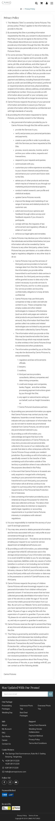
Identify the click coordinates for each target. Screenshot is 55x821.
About (4, 725)
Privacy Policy (34, 739)
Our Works (6, 736)
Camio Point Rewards (37, 725)
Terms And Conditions (38, 743)
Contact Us (6, 744)
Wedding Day (7, 713)
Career (4, 740)
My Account (7, 729)
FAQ (3, 733)
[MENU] (52, 3)
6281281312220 (11, 768)
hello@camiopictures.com (15, 772)
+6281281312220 (12, 761)
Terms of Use (33, 816)
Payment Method (36, 736)
